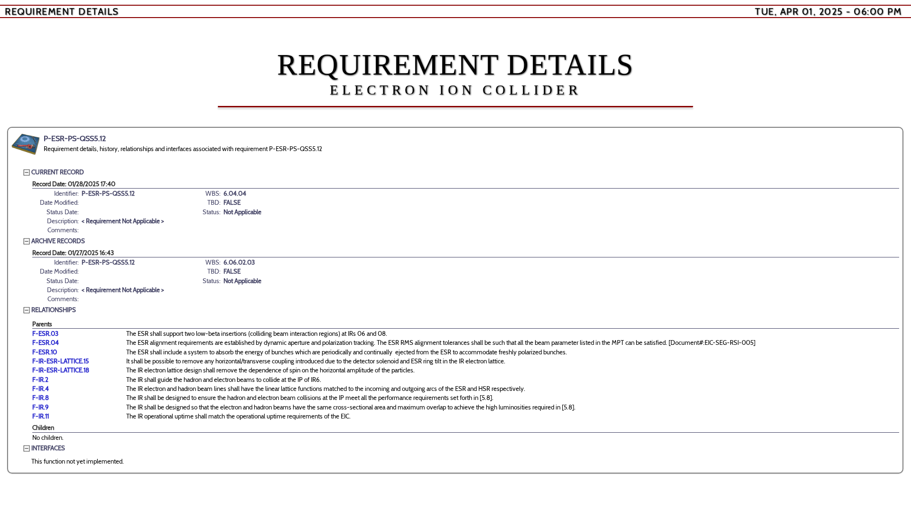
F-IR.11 (40, 416)
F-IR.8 (40, 397)
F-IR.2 (40, 379)
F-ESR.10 (44, 352)
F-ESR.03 (45, 333)
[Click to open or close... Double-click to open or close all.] (25, 144)
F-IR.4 (40, 388)
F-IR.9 (40, 407)
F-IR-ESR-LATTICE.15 (60, 361)
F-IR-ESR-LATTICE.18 (60, 370)
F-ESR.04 (45, 342)
